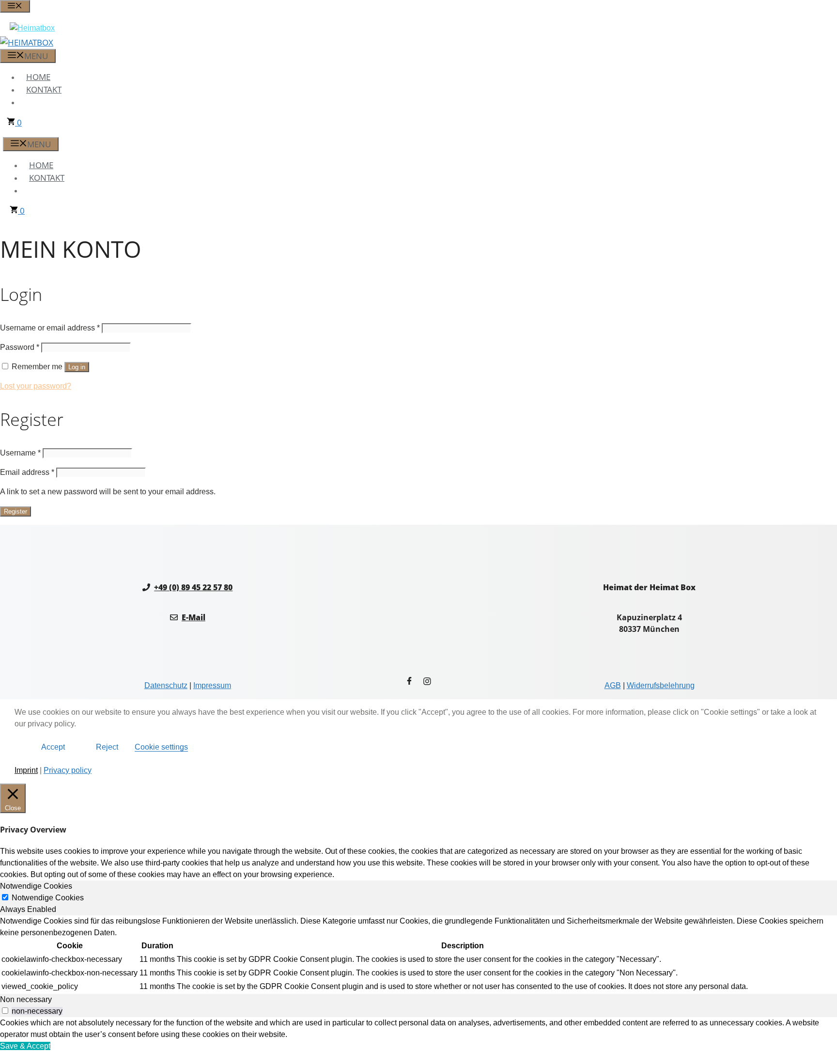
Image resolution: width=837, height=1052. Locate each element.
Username (20, 453)
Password (19, 347)
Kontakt (44, 89)
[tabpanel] (418, 954)
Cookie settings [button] (161, 747)
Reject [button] (107, 747)
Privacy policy (68, 770)
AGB (612, 685)
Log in (76, 367)
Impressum (212, 685)
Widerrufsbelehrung (661, 685)
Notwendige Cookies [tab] (36, 886)
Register (15, 511)
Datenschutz (165, 685)
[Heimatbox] (26, 42)
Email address (27, 472)
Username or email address (50, 328)
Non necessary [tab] (26, 999)
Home (38, 76)
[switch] (5, 1010)
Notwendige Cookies (48, 898)
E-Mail (193, 617)
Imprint (26, 770)
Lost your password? (35, 386)
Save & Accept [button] (25, 1046)
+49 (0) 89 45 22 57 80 (193, 587)
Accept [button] (53, 747)
